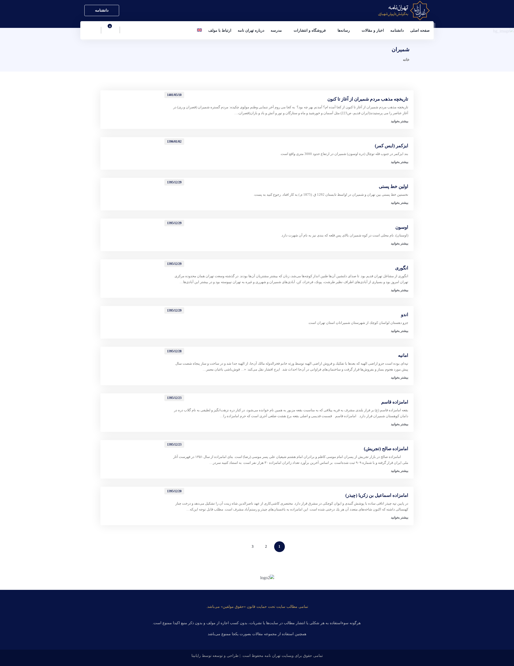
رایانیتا (196, 656)
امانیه (403, 355)
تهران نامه (272, 656)
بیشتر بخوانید (399, 121)
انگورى (401, 268)
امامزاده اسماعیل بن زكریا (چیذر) (376, 495)
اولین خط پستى (393, 186)
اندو (404, 314)
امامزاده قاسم (394, 402)
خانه (406, 60)
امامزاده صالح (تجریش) (386, 448)
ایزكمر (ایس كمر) (391, 145)
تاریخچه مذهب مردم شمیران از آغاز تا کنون (367, 99)
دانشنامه (101, 10)
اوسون (401, 227)
